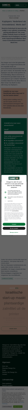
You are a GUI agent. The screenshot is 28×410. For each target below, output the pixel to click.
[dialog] (14, 205)
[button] (14, 201)
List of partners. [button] (15, 210)
